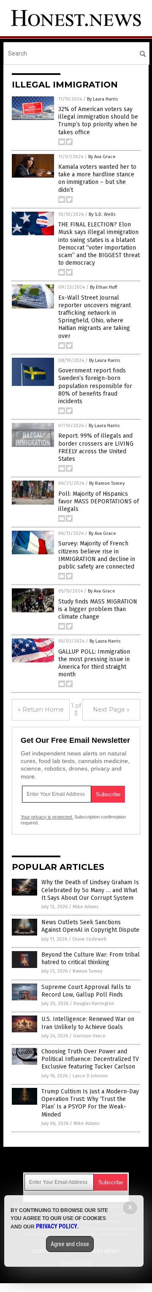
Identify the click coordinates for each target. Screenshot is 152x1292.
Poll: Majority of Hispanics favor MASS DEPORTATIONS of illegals (98, 501)
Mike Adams (85, 906)
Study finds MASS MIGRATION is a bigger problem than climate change (97, 609)
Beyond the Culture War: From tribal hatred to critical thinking (90, 958)
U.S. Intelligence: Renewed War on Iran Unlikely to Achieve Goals (87, 1023)
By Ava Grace (102, 157)
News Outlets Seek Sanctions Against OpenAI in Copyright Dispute (90, 926)
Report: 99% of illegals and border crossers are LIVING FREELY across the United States (95, 447)
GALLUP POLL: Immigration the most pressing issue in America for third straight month (94, 663)
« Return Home (41, 709)
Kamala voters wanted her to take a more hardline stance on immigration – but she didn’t (97, 178)
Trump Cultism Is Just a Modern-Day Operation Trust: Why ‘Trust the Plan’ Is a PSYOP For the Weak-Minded (90, 1103)
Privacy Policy (56, 1226)
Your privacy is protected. (47, 816)
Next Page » (111, 709)
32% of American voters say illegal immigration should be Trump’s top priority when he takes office (98, 121)
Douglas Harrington (93, 1003)
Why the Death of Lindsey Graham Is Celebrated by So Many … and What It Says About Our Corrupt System (90, 890)
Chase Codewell (89, 939)
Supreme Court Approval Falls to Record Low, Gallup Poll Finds (86, 991)
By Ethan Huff (103, 287)
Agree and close (70, 1244)
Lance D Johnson (90, 1076)
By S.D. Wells (102, 214)
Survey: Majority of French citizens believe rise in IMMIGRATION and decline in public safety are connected (96, 555)
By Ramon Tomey (107, 483)
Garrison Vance (89, 1036)
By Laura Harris (102, 99)
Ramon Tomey (87, 971)
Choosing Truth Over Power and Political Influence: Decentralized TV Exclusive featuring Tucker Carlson (90, 1059)
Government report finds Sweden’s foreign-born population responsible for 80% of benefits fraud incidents (95, 386)
